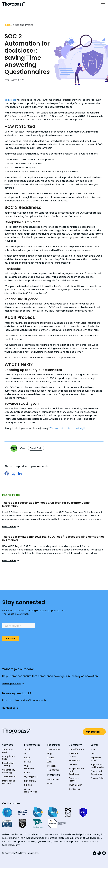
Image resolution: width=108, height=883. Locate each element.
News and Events (23, 25)
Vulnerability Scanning (8, 771)
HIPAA (27, 757)
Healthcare (52, 779)
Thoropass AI (9, 776)
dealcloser (10, 99)
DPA (93, 753)
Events (50, 762)
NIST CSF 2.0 (30, 781)
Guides (50, 757)
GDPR (27, 772)
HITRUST (28, 762)
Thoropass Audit (8, 750)
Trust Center (75, 785)
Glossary (51, 766)
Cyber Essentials (29, 767)
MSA (93, 749)
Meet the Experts (73, 755)
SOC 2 (27, 753)
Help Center (53, 770)
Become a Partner (74, 779)
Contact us (74, 789)
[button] (103, 4)
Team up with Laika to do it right (67, 428)
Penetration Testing (8, 764)
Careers (73, 764)
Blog (7, 25)
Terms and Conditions (96, 772)
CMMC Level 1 (31, 777)
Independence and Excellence (76, 771)
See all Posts (36, 448)
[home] (13, 4)
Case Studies (53, 749)
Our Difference (76, 749)
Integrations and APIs (8, 782)
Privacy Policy (97, 778)
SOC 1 (27, 749)
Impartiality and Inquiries (97, 766)
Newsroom (74, 760)
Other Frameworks (30, 790)
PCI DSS (28, 785)
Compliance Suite (8, 757)
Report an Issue (96, 759)
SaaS (49, 783)
